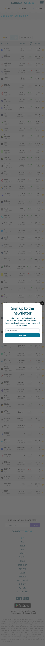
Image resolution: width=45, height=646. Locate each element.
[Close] (42, 303)
